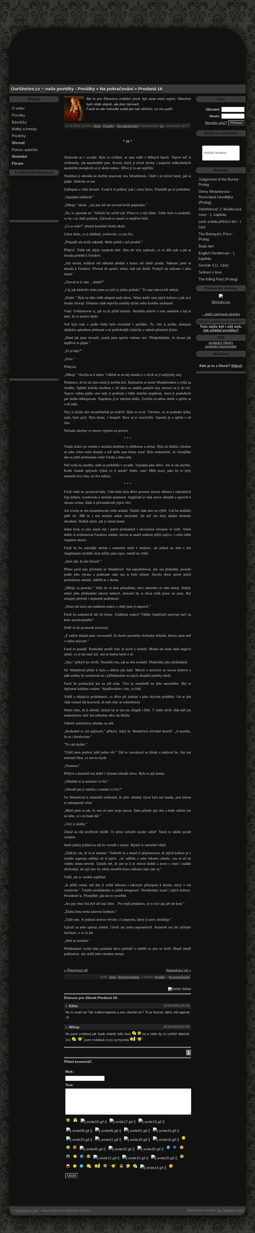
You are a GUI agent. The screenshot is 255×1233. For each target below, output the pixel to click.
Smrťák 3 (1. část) (213, 265)
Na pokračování (127, 125)
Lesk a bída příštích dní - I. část (220, 224)
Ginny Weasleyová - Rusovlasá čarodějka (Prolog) (215, 196)
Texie (97, 125)
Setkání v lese (210, 272)
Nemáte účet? (216, 123)
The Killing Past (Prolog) (218, 279)
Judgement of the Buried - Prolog (219, 182)
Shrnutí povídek (128, 977)
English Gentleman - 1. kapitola (217, 256)
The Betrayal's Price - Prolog (216, 236)
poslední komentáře (221, 346)
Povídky (18, 115)
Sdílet (186, 989)
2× (162, 125)
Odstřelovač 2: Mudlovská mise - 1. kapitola (219, 212)
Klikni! (236, 366)
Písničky (19, 136)
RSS (240, 1210)
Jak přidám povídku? (221, 330)
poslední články (221, 343)
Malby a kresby (24, 129)
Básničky (19, 122)
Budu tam (206, 246)
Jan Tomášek (226, 1210)
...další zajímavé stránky (221, 314)
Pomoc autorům (25, 150)
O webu (18, 108)
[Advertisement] (127, 11)
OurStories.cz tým (26, 1210)
